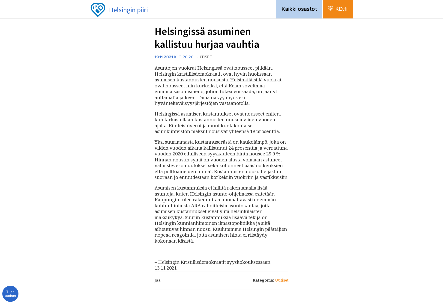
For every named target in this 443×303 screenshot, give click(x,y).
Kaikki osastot (299, 9)
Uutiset (281, 280)
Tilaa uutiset (10, 294)
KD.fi (341, 9)
